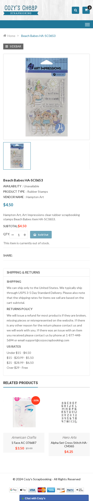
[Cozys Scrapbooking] (46, 489)
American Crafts (23, 437)
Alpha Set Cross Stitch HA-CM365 (69, 444)
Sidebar (15, 46)
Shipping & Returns (23, 272)
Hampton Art (35, 197)
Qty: (6, 234)
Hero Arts (69, 437)
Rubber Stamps (37, 191)
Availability (12, 186)
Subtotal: (10, 226)
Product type (14, 191)
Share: (8, 255)
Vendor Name (13, 197)
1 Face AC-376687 (23, 442)
